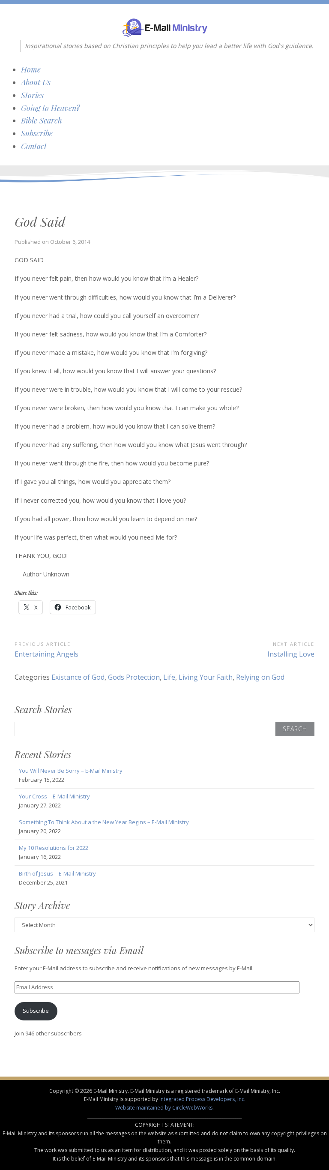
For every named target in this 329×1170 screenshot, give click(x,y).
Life (169, 677)
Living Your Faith (206, 677)
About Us (36, 82)
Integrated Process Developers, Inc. (202, 1099)
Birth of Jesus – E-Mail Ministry (57, 873)
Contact (34, 146)
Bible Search (41, 120)
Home (31, 69)
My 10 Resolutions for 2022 (53, 848)
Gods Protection (134, 677)
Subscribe (37, 133)
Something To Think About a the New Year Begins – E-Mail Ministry (104, 822)
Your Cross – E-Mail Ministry (54, 796)
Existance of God (78, 677)
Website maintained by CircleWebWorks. (164, 1107)
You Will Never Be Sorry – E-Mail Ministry (71, 770)
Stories (32, 95)
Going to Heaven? (50, 108)
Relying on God (260, 677)
